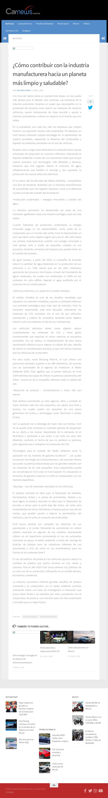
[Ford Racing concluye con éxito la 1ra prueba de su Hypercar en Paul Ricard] (11, 725)
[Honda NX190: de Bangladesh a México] (77, 706)
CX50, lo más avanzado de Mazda (57, 766)
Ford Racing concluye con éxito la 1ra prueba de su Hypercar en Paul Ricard (27, 727)
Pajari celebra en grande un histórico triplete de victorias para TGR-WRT (26, 708)
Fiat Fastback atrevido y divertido (58, 752)
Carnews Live (11, 30)
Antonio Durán (23, 90)
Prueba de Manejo (44, 23)
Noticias (9, 23)
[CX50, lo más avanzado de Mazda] (44, 767)
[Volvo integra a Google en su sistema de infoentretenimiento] (26, 641)
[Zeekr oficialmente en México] (81, 637)
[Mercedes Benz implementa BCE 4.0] (54, 637)
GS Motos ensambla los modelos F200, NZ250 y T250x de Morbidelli (93, 737)
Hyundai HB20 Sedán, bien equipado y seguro (60, 738)
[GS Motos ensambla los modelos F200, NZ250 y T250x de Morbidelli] (77, 735)
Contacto (10, 792)
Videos (86, 23)
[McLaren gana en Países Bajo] (11, 743)
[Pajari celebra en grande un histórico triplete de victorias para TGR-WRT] (11, 706)
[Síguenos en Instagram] (95, 791)
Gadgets (26, 30)
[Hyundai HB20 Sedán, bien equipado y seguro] (44, 739)
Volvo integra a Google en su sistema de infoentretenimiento (25, 659)
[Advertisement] (54, 709)
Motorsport (63, 23)
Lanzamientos (25, 23)
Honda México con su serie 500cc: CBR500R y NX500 (93, 720)
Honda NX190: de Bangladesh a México (92, 705)
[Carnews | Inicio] (23, 10)
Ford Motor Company (30, 617)
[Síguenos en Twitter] (90, 791)
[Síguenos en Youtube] (100, 791)
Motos (76, 23)
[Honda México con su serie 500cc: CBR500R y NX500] (77, 721)
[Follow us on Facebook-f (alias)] (85, 791)
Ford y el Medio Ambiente (48, 617)
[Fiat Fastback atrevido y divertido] (44, 753)
